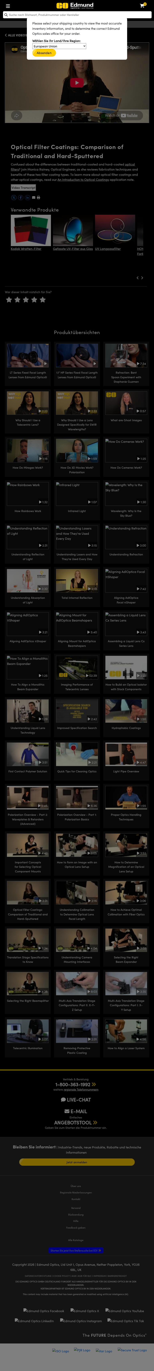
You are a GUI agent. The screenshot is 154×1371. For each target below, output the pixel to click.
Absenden (44, 53)
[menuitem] (21, 5)
